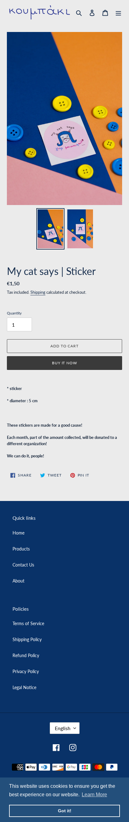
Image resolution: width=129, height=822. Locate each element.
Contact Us (23, 564)
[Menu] (118, 12)
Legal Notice (24, 687)
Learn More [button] (94, 794)
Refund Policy (26, 655)
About (18, 580)
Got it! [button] (64, 810)
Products (21, 548)
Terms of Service (28, 623)
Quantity (14, 313)
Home (18, 532)
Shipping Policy (27, 639)
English (62, 728)
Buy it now (64, 363)
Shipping (37, 292)
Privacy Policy (26, 671)
